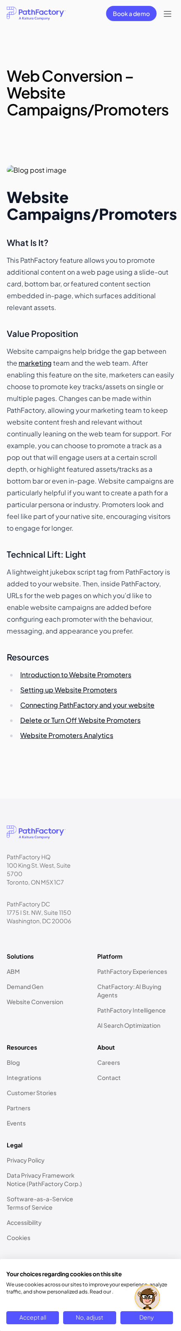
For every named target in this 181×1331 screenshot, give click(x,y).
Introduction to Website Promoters (75, 674)
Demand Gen (25, 986)
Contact (109, 1077)
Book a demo (131, 13)
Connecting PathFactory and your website (87, 704)
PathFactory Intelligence (131, 1010)
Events (16, 1123)
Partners (18, 1108)
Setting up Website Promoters (68, 689)
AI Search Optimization (128, 1025)
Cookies (18, 1237)
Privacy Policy (26, 1160)
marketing (35, 362)
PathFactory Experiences (132, 971)
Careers (108, 1062)
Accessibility (24, 1222)
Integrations (24, 1077)
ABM (13, 971)
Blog (13, 1062)
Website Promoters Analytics (66, 735)
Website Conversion (35, 1001)
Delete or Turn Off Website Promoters (80, 720)
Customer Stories (31, 1092)
